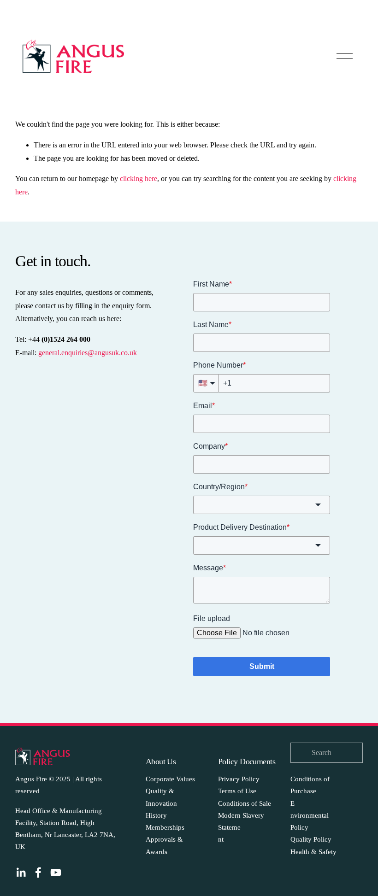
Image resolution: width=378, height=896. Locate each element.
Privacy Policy (239, 779)
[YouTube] (55, 872)
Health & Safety (313, 851)
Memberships (165, 827)
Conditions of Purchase (310, 785)
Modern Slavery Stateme (241, 821)
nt (221, 839)
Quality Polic (309, 839)
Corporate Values (170, 779)
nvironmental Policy (309, 821)
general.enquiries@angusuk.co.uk (87, 353)
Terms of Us (235, 791)
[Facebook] (38, 872)
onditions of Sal (245, 803)
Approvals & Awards (164, 845)
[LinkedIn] (20, 872)
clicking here (138, 178)
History (156, 815)
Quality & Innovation (161, 797)
